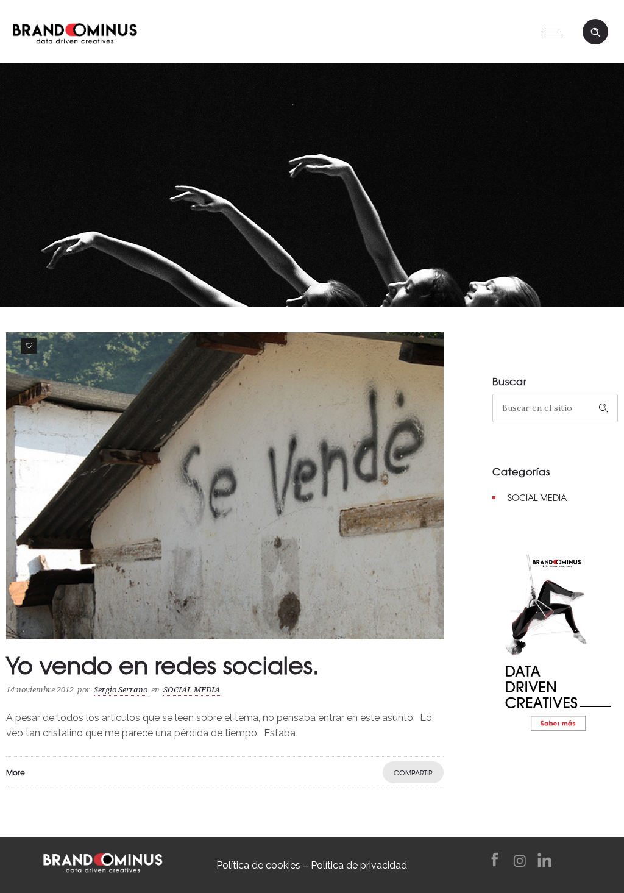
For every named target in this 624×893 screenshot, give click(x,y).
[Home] (74, 30)
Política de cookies (258, 865)
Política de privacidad (359, 865)
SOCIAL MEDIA (537, 497)
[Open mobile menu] (557, 32)
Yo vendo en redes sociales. (162, 664)
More (15, 772)
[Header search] (595, 32)
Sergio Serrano (120, 689)
